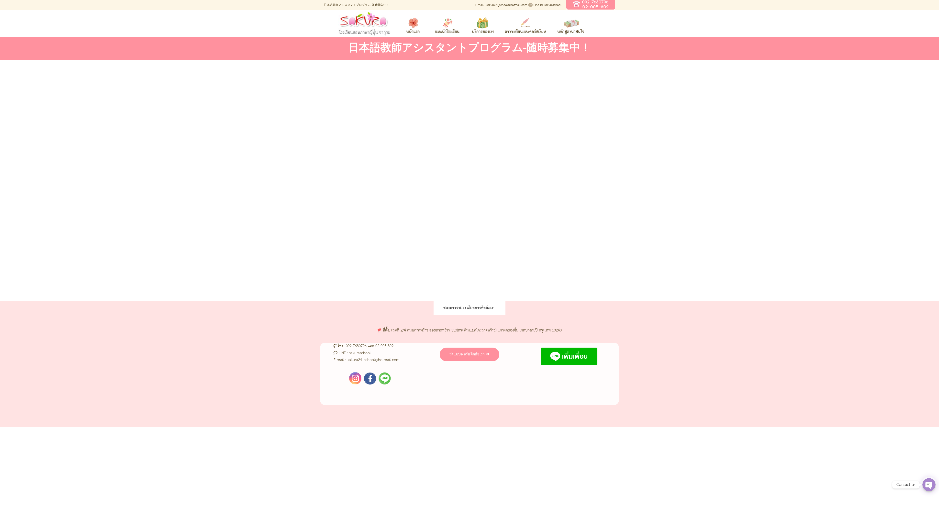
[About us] (447, 22)
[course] (571, 22)
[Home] (413, 22)
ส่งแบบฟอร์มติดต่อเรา (467, 354)
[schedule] (525, 22)
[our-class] (483, 22)
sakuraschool (360, 353)
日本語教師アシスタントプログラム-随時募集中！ (356, 5)
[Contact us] (611, 22)
